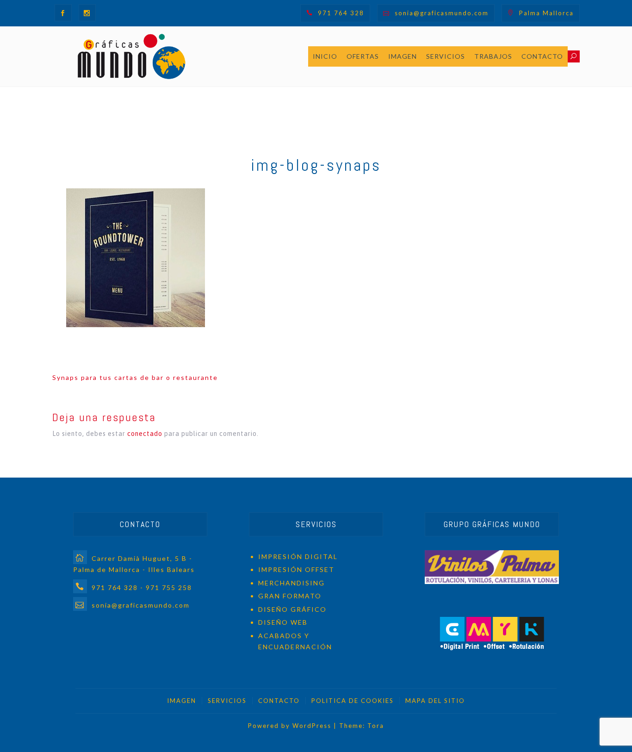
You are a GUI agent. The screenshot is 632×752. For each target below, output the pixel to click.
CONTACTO (542, 56)
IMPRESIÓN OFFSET (296, 569)
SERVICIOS (445, 56)
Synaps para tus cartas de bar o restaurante (135, 377)
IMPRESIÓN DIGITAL (298, 556)
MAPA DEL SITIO (435, 700)
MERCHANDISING (291, 583)
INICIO (325, 56)
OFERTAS (363, 56)
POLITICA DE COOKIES (352, 700)
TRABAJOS (493, 56)
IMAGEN (402, 56)
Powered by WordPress (289, 725)
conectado (144, 433)
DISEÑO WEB (283, 622)
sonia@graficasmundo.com (442, 13)
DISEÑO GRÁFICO (292, 609)
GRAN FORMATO (290, 596)
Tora (375, 725)
